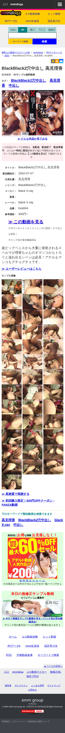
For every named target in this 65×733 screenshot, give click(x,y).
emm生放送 (32, 21)
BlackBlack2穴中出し (28, 80)
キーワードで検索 (48, 655)
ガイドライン (21, 685)
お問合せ (32, 690)
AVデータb (11, 21)
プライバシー (19, 721)
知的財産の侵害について (39, 721)
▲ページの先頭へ (53, 666)
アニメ (42, 30)
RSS (9, 655)
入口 (5, 4)
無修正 (51, 30)
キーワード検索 (20, 41)
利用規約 (6, 721)
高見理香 (8, 520)
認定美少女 (54, 21)
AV (22, 30)
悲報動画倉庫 (25, 655)
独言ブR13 (32, 676)
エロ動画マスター (37, 671)
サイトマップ (53, 685)
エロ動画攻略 (32, 13)
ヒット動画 (54, 13)
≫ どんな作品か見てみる (33, 138)
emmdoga (17, 671)
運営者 (8, 685)
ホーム (13, 636)
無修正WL (55, 671)
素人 (32, 30)
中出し (14, 85)
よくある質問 (37, 685)
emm (13, 30)
